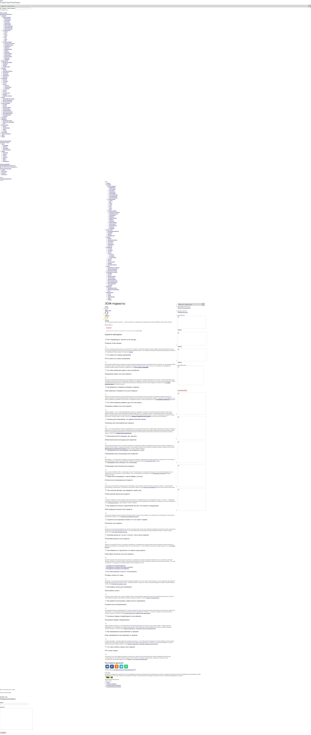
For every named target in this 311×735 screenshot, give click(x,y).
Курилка (5, 130)
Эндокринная (7, 46)
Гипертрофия (7, 24)
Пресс (5, 39)
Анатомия (3, 15)
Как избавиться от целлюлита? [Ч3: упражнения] (117, 568)
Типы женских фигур (113, 502)
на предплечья (7, 87)
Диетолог (5, 146)
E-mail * (2, 702)
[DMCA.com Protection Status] (109, 678)
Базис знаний (4, 60)
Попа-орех (5, 152)
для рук (4, 84)
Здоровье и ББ (6, 66)
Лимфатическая (8, 49)
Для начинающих (7, 114)
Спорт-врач (5, 148)
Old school (3, 117)
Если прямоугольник (7, 113)
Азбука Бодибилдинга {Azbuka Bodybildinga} (124, 669)
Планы (4, 126)
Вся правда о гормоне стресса (119, 584)
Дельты (6, 31)
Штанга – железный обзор (153, 597)
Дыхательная (7, 55)
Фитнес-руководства (7, 100)
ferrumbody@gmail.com (5, 165)
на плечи (5, 79)
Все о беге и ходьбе (7, 101)
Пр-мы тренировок (5, 103)
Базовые (5, 94)
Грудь (5, 36)
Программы (5, 145)
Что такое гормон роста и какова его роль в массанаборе (137, 613)
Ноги (5, 40)
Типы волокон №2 (8, 28)
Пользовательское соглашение (113, 685)
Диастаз (5, 154)
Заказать (180, 329)
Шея (5, 33)
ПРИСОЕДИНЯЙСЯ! (182, 390)
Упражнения (4, 78)
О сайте (3, 170)
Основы (4, 69)
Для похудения (6, 109)
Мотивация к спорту (7, 120)
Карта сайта (4, 132)
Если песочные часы (7, 111)
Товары (3, 136)
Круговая (5, 104)
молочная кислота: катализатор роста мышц (115, 448)
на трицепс (7, 88)
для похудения (6, 93)
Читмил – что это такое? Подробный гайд (137, 659)
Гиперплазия (7, 23)
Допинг (4, 155)
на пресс (5, 90)
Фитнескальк (6, 161)
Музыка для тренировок (8, 122)
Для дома (5, 116)
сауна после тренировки (149, 487)
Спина (5, 34)
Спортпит (5, 76)
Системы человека (7, 42)
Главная (108, 183)
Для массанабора (7, 110)
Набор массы (6, 75)
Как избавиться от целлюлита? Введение (115, 565)
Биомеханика (7, 18)
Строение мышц (7, 30)
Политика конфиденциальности (113, 686)
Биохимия (5, 63)
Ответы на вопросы (6, 133)
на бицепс (6, 85)
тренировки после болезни (159, 473)
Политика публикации (111, 683)
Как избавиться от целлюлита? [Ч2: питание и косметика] (119, 567)
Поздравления (6, 127)
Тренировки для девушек (8, 98)
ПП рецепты (6, 72)
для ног (4, 91)
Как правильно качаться (113, 231)
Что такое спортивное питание (120, 532)
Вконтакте (13, 165)
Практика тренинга (7, 95)
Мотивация (4, 119)
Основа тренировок (7, 62)
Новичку (5, 65)
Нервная (6, 50)
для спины (5, 81)
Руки (5, 37)
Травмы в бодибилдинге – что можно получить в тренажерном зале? (140, 628)
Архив (4, 129)
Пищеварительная (8, 44)
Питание (3, 68)
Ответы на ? (4, 174)
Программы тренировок (111, 272)
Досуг (4, 123)
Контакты (3, 173)
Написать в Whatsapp (5, 164)
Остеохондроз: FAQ (150, 461)
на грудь (5, 82)
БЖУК (4, 158)
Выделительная (8, 56)
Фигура (4, 159)
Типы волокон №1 (8, 27)
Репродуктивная (8, 53)
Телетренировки (6, 149)
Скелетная (6, 58)
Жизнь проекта (4, 125)
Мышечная (6, 52)
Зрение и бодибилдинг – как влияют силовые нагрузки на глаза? (143, 644)
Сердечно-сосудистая (9, 43)
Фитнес (3, 97)
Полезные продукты (7, 71)
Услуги (2, 135)
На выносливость (7, 107)
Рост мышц (6, 21)
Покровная (6, 59)
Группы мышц (7, 20)
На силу (5, 106)
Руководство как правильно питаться (129, 516)
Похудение (5, 74)
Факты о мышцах (7, 17)
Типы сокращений (8, 26)
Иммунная (6, 47)
